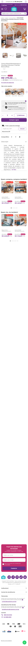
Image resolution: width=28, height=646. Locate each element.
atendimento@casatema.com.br (10, 609)
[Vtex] (23, 631)
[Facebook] (13, 577)
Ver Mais (14, 169)
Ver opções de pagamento (7, 82)
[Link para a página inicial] (2, 17)
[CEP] (10, 127)
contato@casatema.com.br (9, 601)
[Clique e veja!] (6, 641)
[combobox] (14, 13)
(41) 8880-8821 (7, 617)
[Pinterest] (17, 577)
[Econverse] (17, 631)
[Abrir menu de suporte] (24, 642)
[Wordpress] (25, 577)
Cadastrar (14, 568)
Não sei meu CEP (6, 131)
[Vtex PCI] (9, 631)
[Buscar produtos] (25, 13)
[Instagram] (9, 577)
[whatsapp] (20, 137)
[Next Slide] (26, 92)
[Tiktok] (21, 577)
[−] (2, 115)
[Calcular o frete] (22, 128)
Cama (6, 17)
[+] (12, 115)
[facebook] (11, 137)
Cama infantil (12, 17)
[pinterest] (16, 137)
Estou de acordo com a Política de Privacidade (12, 564)
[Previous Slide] (3, 92)
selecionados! (10, 2)
